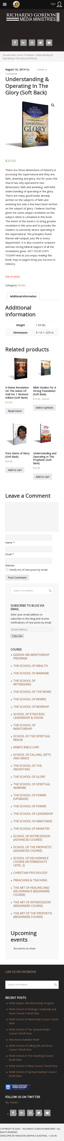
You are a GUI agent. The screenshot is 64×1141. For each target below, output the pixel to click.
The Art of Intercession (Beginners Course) (32, 904)
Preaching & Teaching (30, 880)
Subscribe (17, 636)
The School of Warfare (31, 673)
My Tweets (11, 1102)
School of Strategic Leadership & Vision (29, 716)
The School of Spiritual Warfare (31, 786)
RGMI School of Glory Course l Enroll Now (33, 1066)
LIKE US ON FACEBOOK (20, 972)
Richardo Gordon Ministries (0, 18)
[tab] (23, 296)
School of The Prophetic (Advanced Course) (32, 849)
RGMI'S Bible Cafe (26, 747)
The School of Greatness (32, 821)
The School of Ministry (31, 829)
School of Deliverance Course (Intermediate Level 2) (31, 861)
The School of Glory (29, 777)
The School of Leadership (33, 814)
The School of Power (29, 806)
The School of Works (29, 699)
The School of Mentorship (24, 727)
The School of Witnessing (24, 682)
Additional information (23, 296)
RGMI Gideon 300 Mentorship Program (31, 1003)
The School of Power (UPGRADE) (29, 797)
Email (8, 554)
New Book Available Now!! (24, 1039)
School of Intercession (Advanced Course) (31, 838)
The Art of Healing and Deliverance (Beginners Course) (31, 891)
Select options (44, 407)
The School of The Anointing (27, 767)
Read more (15, 411)
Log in (53, 1135)
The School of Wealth (30, 666)
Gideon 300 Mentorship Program (31, 656)
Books (22, 285)
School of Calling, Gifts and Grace (32, 756)
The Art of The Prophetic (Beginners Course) (32, 915)
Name (8, 542)
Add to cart (15, 470)
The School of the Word (32, 692)
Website (10, 565)
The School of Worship (31, 707)
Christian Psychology (30, 873)
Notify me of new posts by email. (29, 569)
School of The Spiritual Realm (31, 738)
